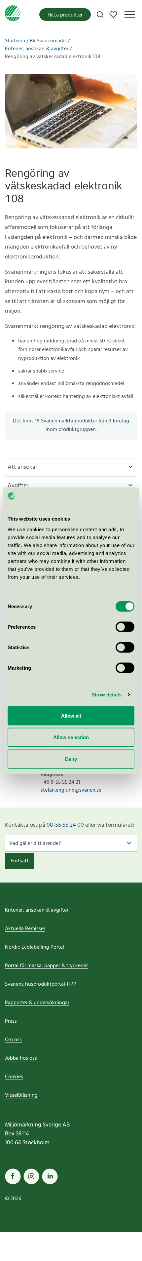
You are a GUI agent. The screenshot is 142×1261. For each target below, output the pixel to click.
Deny (71, 759)
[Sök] (100, 15)
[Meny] (130, 14)
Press (11, 1021)
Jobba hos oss (21, 1058)
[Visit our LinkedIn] (50, 1176)
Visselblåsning (21, 1095)
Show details (106, 694)
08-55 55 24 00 (65, 825)
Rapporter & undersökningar (37, 1003)
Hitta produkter (65, 15)
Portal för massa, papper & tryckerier (46, 966)
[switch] (125, 626)
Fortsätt (20, 861)
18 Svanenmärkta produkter (66, 421)
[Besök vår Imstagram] (31, 1176)
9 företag (119, 421)
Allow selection (71, 737)
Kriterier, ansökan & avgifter (36, 910)
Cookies (14, 1077)
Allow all (71, 715)
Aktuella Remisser (25, 929)
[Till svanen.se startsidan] (13, 14)
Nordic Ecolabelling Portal (34, 947)
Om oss (13, 1040)
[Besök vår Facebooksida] (13, 1176)
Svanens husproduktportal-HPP (40, 984)
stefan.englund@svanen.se (71, 790)
